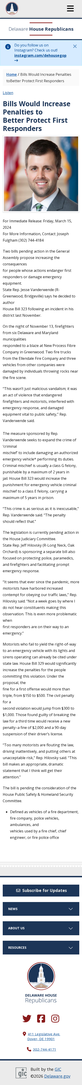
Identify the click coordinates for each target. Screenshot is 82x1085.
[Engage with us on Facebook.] (41, 1018)
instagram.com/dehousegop (40, 55)
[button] (70, 8)
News (13, 909)
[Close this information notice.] (74, 46)
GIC (58, 1069)
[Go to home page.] (24, 8)
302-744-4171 (44, 1049)
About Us (16, 928)
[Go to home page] (41, 976)
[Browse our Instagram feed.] (55, 1018)
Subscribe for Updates (44, 890)
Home (11, 74)
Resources (17, 947)
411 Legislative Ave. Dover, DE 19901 (43, 1036)
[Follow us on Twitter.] (26, 1018)
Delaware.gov (57, 1076)
